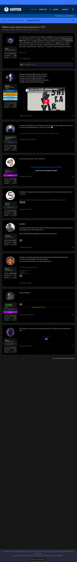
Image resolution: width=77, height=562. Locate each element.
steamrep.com (30, 273)
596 (15, 181)
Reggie (21, 115)
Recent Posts (59, 16)
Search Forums (69, 16)
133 (15, 349)
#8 (72, 314)
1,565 (14, 105)
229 (15, 55)
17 (15, 275)
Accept (32, 559)
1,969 (14, 148)
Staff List (43, 9)
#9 (72, 346)
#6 (72, 247)
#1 (72, 58)
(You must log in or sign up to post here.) (64, 358)
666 (15, 318)
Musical (22, 176)
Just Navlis (23, 314)
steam (26, 272)
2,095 (14, 242)
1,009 (14, 213)
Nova (28, 29)
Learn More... (41, 559)
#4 (72, 176)
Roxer (21, 346)
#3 (72, 139)
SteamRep (35, 167)
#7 (72, 283)
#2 (72, 115)
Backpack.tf (45, 167)
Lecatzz (22, 247)
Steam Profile (56, 167)
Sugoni (21, 209)
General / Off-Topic (15, 29)
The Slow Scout (24, 139)
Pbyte (21, 283)
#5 (72, 209)
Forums (34, 9)
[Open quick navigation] (73, 20)
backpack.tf (29, 270)
